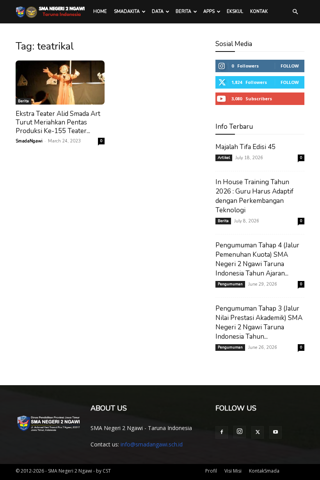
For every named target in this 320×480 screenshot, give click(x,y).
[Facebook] (221, 432)
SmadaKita (127, 11)
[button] (295, 12)
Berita (183, 11)
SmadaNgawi (29, 141)
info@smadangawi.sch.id (152, 444)
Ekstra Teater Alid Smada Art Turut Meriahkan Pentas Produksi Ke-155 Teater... (58, 122)
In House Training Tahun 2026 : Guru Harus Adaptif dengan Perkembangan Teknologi (254, 196)
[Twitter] (257, 432)
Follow (290, 66)
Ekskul (235, 11)
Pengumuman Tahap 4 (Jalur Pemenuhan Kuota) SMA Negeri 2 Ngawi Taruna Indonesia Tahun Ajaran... (257, 259)
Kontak (259, 11)
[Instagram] (239, 432)
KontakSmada (264, 471)
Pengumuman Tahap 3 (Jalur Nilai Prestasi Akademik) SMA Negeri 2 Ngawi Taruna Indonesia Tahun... (258, 322)
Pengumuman (230, 284)
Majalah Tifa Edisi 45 (245, 146)
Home (100, 11)
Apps (209, 11)
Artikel (224, 157)
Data (158, 11)
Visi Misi (233, 471)
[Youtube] (275, 432)
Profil (211, 471)
